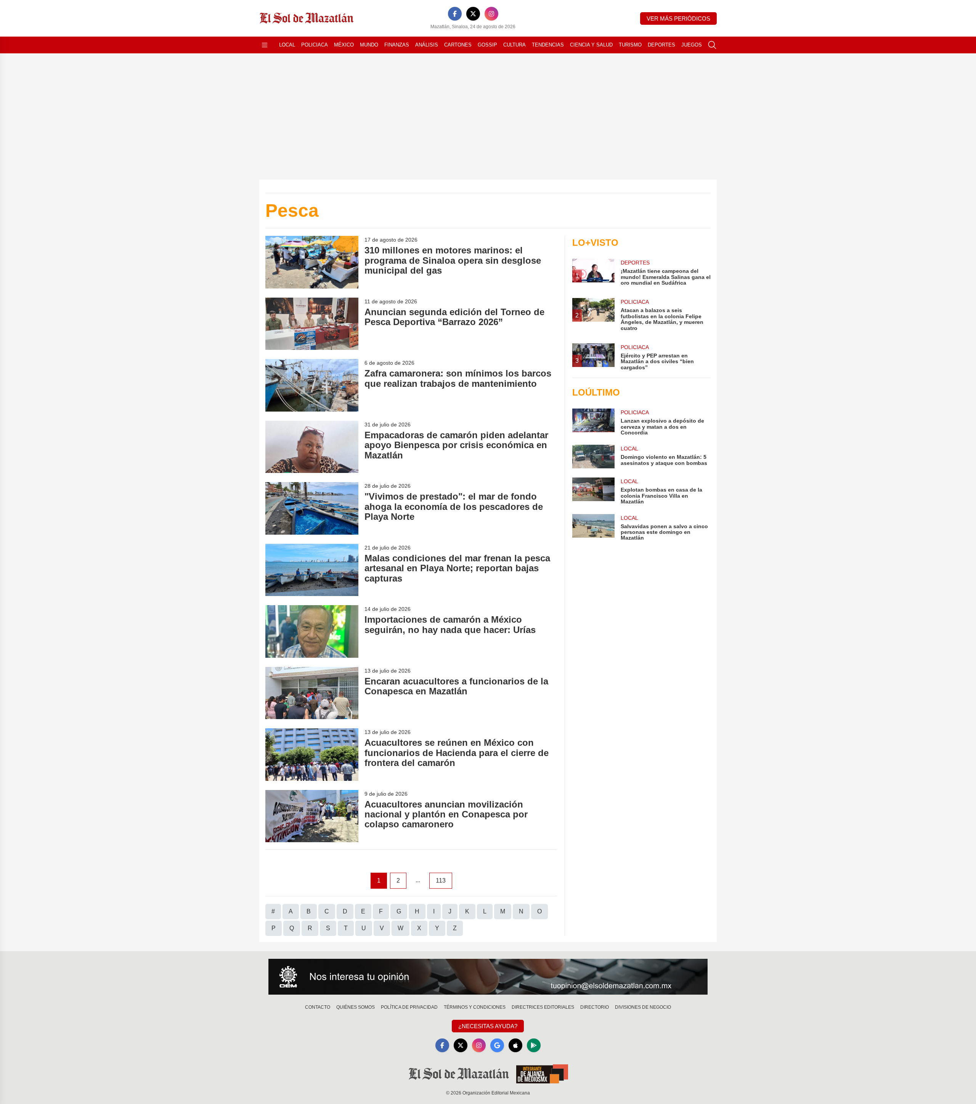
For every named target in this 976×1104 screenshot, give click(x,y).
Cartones (458, 45)
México (344, 45)
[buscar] (712, 45)
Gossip (487, 45)
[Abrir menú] (264, 45)
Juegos (691, 45)
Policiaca (314, 45)
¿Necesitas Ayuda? (487, 1026)
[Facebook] (455, 14)
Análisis (426, 45)
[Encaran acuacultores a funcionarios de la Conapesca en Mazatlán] (311, 693)
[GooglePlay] (534, 1045)
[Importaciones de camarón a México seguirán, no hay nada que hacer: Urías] (311, 631)
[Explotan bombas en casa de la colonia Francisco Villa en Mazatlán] (593, 491)
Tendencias (548, 45)
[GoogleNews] (497, 1045)
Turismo (630, 45)
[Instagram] (491, 14)
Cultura (514, 45)
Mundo (369, 45)
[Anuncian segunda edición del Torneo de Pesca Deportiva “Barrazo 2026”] (311, 324)
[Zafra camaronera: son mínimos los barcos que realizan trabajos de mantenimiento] (311, 385)
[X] (473, 14)
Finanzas (396, 45)
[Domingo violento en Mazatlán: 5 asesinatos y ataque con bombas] (593, 456)
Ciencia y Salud (591, 45)
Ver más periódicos (678, 18)
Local (287, 45)
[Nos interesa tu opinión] (488, 977)
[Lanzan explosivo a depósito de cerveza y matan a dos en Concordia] (593, 422)
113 (441, 880)
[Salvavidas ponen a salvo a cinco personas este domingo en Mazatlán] (593, 527)
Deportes (661, 45)
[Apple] (515, 1045)
